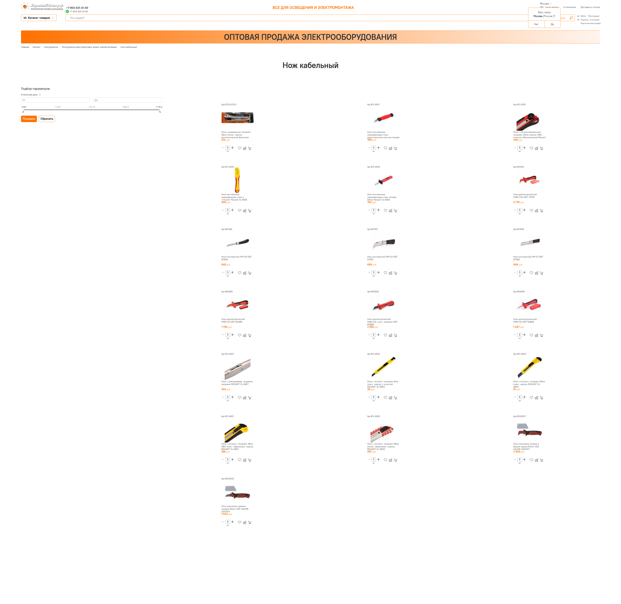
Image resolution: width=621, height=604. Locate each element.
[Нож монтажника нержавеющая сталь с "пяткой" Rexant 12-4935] (237, 180)
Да (552, 24)
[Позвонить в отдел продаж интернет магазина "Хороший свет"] (66, 3)
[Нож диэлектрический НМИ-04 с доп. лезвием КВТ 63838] (383, 305)
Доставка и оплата (590, 7)
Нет (536, 24)
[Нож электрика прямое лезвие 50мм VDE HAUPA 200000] (237, 492)
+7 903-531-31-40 (77, 8)
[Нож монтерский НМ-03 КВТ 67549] (237, 242)
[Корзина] (250, 148)
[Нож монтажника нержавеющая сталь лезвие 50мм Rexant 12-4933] (383, 180)
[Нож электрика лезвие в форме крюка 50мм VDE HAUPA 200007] (529, 430)
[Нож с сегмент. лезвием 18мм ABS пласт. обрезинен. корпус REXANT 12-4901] (237, 430)
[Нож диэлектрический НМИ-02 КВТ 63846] (529, 305)
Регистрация (593, 16)
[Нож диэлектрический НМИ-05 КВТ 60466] (237, 305)
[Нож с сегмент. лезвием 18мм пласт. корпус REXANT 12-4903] (529, 367)
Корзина (584, 19)
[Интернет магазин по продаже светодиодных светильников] (41, 6)
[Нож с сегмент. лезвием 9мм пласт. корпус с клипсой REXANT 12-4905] (383, 367)
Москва (544, 3)
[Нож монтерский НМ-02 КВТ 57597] (383, 242)
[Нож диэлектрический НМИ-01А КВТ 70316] (529, 180)
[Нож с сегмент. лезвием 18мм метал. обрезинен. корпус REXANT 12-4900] (383, 430)
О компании (569, 7)
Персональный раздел (591, 23)
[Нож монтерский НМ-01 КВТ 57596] (529, 242)
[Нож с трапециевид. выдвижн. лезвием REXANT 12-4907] (237, 367)
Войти (583, 16)
